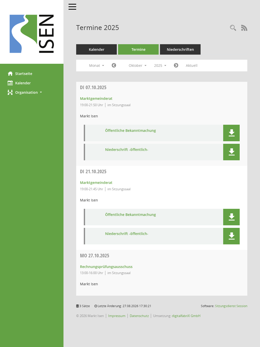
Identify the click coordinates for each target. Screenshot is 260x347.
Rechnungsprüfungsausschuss (106, 266)
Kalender (23, 83)
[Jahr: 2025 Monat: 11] (176, 65)
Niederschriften (180, 49)
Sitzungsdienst (231, 306)
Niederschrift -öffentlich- (126, 150)
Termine (138, 49)
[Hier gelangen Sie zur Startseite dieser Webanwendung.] (31, 34)
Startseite (23, 73)
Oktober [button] (136, 65)
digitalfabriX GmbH (186, 315)
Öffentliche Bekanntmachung (130, 131)
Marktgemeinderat (96, 98)
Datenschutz (139, 315)
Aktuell (192, 65)
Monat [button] (95, 65)
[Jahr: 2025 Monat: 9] (114, 65)
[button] (31, 92)
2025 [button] (158, 65)
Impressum (116, 315)
